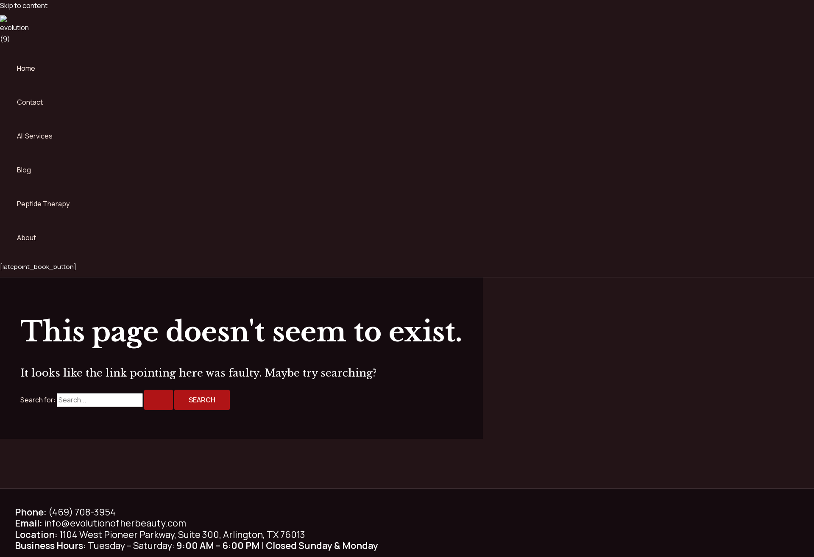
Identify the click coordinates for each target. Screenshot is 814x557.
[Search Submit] (158, 400)
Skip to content (23, 5)
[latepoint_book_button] (38, 266)
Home (26, 68)
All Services (35, 136)
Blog (24, 170)
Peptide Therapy (43, 203)
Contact (30, 102)
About (26, 237)
